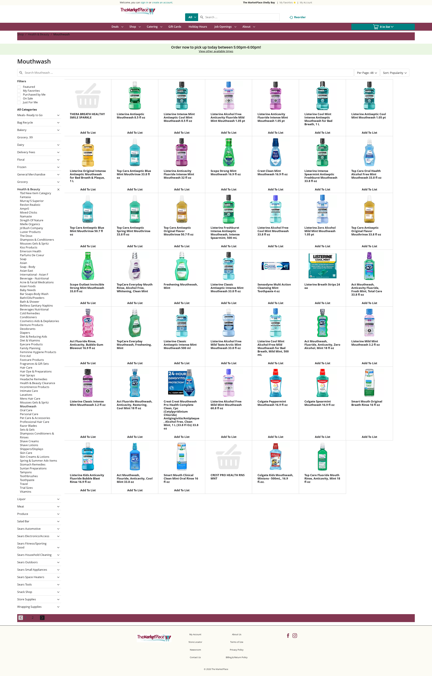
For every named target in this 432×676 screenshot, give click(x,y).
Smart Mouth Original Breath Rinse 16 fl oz (366, 403)
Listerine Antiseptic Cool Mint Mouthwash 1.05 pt (368, 115)
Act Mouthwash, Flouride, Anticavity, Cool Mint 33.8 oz (135, 478)
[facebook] (288, 635)
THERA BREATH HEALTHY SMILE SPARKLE (87, 115)
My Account (306, 2)
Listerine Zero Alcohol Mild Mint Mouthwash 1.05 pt (320, 231)
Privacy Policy (237, 649)
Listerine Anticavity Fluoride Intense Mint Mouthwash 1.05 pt (273, 117)
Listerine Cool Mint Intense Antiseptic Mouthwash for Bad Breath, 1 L (318, 119)
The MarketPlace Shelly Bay (259, 2)
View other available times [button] (216, 51)
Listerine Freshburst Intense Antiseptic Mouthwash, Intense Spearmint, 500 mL (225, 233)
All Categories (27, 109)
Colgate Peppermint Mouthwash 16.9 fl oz (273, 403)
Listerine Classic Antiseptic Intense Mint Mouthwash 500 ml (180, 344)
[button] (57, 115)
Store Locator (195, 641)
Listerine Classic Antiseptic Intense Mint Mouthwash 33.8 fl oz (227, 287)
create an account (162, 2)
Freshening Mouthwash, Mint (181, 286)
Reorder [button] (300, 17)
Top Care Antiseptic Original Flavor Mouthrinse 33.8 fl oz (366, 231)
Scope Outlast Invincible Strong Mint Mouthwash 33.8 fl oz (87, 287)
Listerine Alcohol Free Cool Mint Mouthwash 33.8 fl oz (273, 231)
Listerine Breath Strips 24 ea (322, 286)
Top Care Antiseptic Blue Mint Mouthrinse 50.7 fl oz (87, 231)
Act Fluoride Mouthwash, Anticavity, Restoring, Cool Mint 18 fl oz (134, 404)
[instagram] (294, 635)
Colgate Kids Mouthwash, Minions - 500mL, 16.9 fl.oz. (275, 478)
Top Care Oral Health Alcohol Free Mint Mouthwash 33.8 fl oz (366, 174)
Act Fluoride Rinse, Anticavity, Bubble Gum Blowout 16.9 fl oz (86, 344)
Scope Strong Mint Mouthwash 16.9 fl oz (226, 172)
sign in (144, 2)
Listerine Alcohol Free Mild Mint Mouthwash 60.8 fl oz (226, 404)
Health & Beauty (38, 34)
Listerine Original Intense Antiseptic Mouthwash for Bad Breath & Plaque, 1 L (88, 176)
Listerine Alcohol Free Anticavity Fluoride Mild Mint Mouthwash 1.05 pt (228, 117)
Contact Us (195, 657)
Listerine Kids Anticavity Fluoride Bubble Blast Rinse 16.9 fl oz (87, 478)
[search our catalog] (202, 17)
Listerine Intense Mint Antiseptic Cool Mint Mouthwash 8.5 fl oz (179, 117)
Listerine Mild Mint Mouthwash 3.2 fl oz (365, 343)
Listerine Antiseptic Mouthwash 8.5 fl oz (131, 115)
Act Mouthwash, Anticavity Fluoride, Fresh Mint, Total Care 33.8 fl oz (366, 289)
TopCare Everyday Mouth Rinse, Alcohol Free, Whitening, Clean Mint (135, 287)
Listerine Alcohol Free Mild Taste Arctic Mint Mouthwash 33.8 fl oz (226, 344)
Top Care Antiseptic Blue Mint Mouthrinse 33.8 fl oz (134, 174)
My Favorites (286, 2)
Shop (20, 34)
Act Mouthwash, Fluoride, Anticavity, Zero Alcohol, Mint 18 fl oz (322, 344)
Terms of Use (236, 641)
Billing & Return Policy (237, 657)
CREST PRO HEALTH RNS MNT (228, 476)
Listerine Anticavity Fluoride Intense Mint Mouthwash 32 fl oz (179, 174)
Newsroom (195, 649)
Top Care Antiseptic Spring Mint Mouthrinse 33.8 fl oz (133, 231)
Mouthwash (61, 34)
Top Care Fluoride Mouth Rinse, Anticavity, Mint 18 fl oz (322, 478)
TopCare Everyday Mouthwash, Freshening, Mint (134, 344)
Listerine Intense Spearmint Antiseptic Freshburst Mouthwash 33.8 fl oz (320, 176)
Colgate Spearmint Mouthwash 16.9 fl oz (319, 403)
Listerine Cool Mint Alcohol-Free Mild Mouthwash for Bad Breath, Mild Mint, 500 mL (273, 348)
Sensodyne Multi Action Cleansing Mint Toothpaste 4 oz (274, 287)
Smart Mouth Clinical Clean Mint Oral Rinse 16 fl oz (181, 478)
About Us (236, 634)
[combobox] (191, 17)
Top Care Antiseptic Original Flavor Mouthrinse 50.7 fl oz (178, 231)
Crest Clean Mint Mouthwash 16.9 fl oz (273, 172)
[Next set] (42, 617)
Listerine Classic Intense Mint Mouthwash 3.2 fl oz (87, 403)
